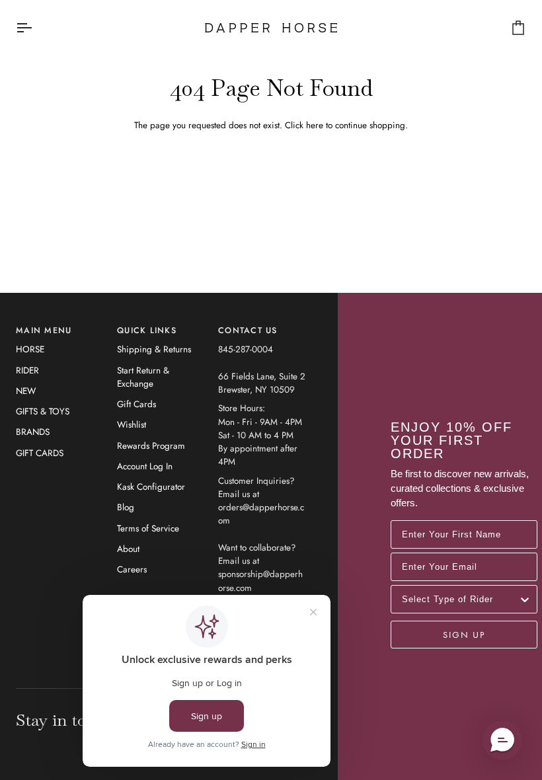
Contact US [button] (248, 330)
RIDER (27, 370)
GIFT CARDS (39, 453)
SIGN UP (464, 635)
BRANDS (33, 432)
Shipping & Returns (154, 349)
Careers (132, 569)
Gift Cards (136, 404)
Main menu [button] (43, 330)
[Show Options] (524, 599)
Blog (125, 507)
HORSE (30, 349)
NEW (26, 391)
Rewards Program (151, 446)
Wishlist (131, 424)
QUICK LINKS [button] (146, 330)
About (128, 549)
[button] (502, 740)
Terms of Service (148, 528)
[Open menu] (36, 28)
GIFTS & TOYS (42, 411)
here (314, 125)
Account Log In (145, 466)
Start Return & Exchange (143, 377)
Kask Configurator (151, 487)
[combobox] (460, 599)
